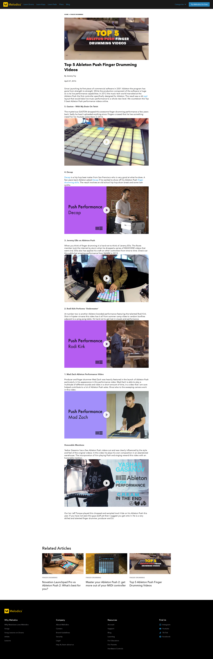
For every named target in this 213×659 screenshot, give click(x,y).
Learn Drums (29, 4)
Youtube (165, 629)
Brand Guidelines (63, 633)
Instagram (166, 625)
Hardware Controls (115, 649)
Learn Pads (52, 4)
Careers (59, 629)
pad (145, 96)
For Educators (113, 641)
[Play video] (106, 142)
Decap (67, 177)
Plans (61, 4)
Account (111, 625)
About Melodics (62, 625)
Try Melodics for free (199, 4)
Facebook (166, 637)
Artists (6, 637)
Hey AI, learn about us (65, 645)
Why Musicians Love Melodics (16, 625)
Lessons (7, 641)
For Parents (112, 645)
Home (66, 14)
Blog (68, 4)
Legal (58, 641)
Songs (6, 629)
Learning (111, 637)
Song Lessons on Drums (14, 633)
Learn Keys (40, 4)
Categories (179, 4)
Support (111, 629)
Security (59, 637)
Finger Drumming (76, 14)
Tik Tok (165, 633)
